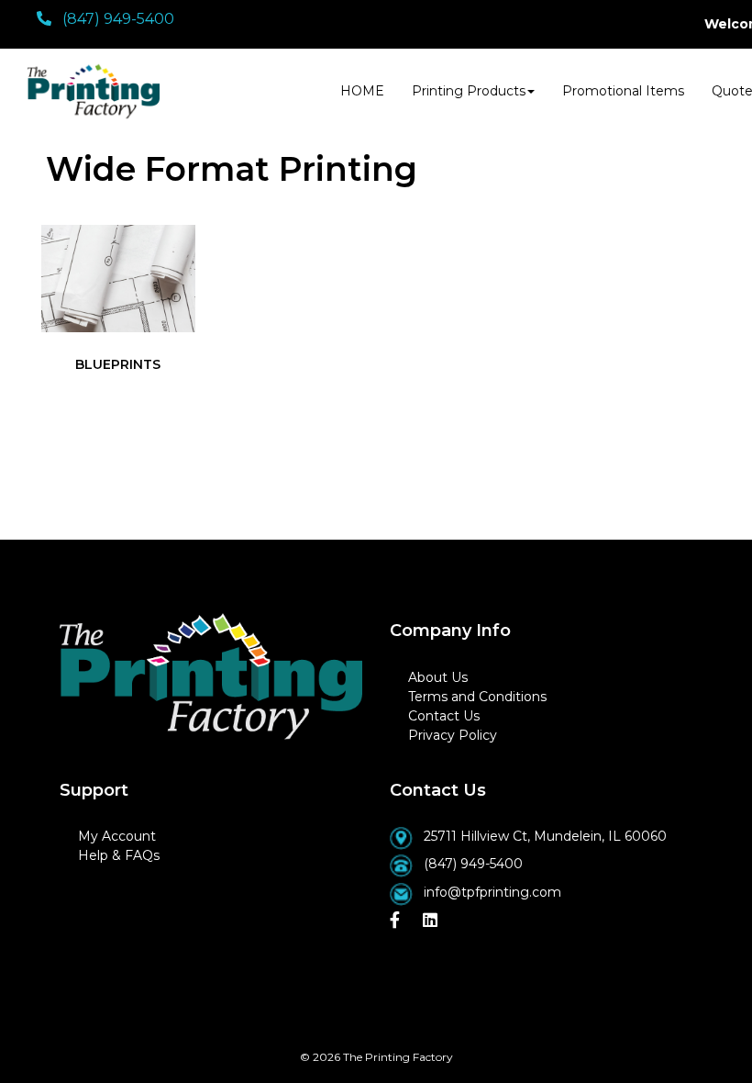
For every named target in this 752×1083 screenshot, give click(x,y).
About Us (438, 677)
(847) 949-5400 (473, 863)
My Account (117, 836)
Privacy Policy (452, 735)
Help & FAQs (119, 855)
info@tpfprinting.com (492, 892)
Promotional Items (623, 91)
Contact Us (444, 716)
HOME (362, 91)
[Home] (211, 677)
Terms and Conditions (477, 696)
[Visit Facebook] (397, 920)
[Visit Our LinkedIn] (432, 920)
